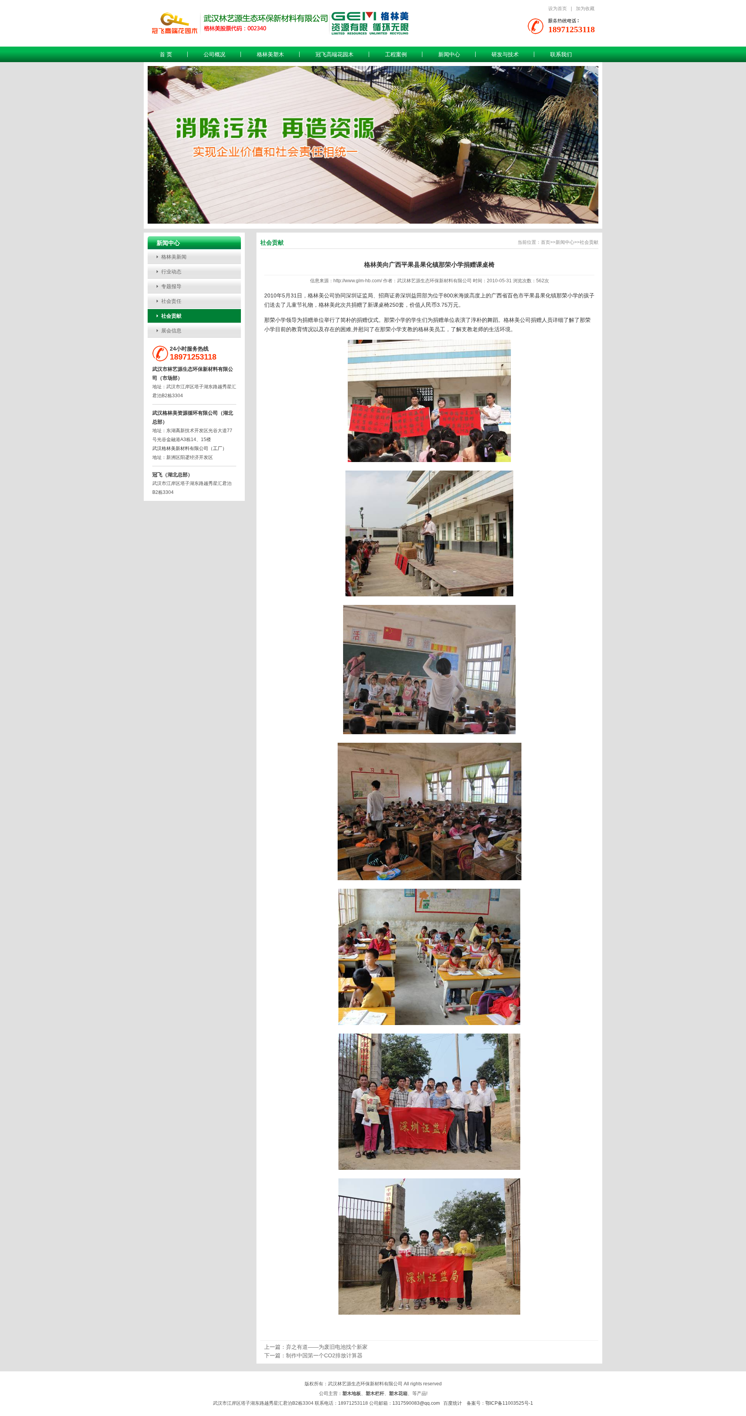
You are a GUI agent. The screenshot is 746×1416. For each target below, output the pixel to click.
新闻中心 (449, 54)
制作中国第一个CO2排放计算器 (324, 1355)
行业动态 (171, 272)
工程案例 (396, 54)
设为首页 (557, 8)
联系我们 (561, 54)
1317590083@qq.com (416, 1403)
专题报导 (171, 286)
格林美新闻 (173, 257)
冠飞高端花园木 (334, 54)
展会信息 (171, 331)
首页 (545, 242)
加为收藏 (585, 8)
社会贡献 (171, 316)
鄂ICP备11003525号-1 (509, 1403)
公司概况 (214, 54)
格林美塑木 (270, 54)
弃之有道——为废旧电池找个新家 (327, 1347)
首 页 (166, 54)
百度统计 (452, 1403)
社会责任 (171, 301)
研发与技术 (505, 54)
